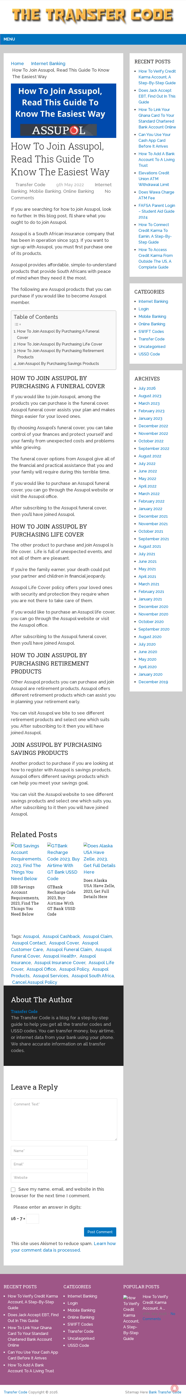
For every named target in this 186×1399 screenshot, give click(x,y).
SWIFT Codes (151, 331)
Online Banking (78, 191)
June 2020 (148, 651)
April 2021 (147, 576)
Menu (9, 39)
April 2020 (148, 667)
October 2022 (151, 441)
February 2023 (151, 411)
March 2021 (149, 584)
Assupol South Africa (93, 975)
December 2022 (153, 426)
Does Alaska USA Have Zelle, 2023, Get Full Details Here (99, 888)
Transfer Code (30, 184)
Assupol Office (41, 969)
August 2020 (150, 636)
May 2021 (147, 569)
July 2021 (147, 554)
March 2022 (149, 493)
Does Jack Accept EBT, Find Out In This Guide (157, 96)
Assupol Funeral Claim (69, 949)
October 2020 (151, 621)
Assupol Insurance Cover (59, 962)
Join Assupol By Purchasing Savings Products (58, 363)
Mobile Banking (45, 191)
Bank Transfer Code (165, 1392)
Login (144, 309)
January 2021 (150, 599)
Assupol (31, 936)
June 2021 (148, 561)
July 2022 (147, 463)
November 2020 (153, 614)
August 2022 (150, 456)
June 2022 (148, 471)
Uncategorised (152, 346)
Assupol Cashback (61, 936)
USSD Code (149, 354)
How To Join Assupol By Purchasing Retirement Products (60, 353)
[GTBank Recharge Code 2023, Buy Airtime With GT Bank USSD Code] (63, 862)
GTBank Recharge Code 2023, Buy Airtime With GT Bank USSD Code (61, 900)
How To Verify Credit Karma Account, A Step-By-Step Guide (157, 77)
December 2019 (153, 682)
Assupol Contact (29, 942)
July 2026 (147, 388)
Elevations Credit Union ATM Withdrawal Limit (154, 179)
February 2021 (151, 591)
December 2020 (153, 606)
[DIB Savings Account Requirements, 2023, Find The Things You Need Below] (27, 862)
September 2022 (154, 448)
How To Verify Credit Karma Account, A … (155, 1302)
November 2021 (153, 524)
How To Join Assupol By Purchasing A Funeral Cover (58, 334)
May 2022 (147, 478)
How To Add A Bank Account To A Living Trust (157, 160)
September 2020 (154, 629)
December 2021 (153, 516)
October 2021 (151, 531)
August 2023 (150, 396)
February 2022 (151, 501)
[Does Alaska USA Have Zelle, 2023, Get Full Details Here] (100, 859)
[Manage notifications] (174, 1388)
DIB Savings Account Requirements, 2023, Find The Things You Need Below (25, 900)
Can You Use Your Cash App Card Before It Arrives (154, 140)
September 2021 (154, 539)
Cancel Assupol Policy (34, 982)
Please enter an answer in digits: (47, 1207)
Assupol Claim (97, 936)
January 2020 (151, 674)
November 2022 (153, 433)
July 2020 (147, 644)
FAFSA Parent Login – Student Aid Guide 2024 (157, 211)
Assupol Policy (74, 969)
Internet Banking (153, 301)
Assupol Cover (64, 942)
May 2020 (147, 659)
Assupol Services (50, 975)
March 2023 (149, 403)
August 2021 (150, 546)
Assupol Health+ (59, 956)
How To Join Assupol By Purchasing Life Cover (59, 344)
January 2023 (150, 418)
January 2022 (150, 508)
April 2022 (147, 486)
